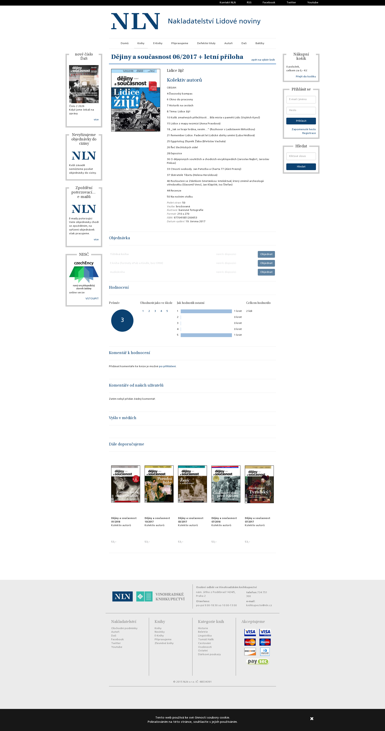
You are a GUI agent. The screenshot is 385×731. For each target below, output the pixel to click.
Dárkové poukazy (209, 654)
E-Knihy (157, 43)
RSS (249, 2)
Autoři (228, 43)
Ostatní (203, 651)
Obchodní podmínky (124, 628)
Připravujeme (179, 43)
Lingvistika (205, 636)
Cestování (204, 643)
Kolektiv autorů (184, 80)
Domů (125, 43)
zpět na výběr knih (263, 60)
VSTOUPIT (92, 299)
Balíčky (260, 43)
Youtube (312, 2)
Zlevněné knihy (164, 643)
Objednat (266, 254)
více (96, 119)
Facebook (269, 2)
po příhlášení (167, 366)
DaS (244, 43)
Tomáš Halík (206, 639)
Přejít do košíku (306, 76)
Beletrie (203, 632)
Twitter (291, 2)
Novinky (160, 632)
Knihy (140, 43)
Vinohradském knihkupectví (238, 587)
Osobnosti (205, 647)
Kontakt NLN (228, 2)
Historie (203, 628)
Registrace (309, 133)
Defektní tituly (206, 43)
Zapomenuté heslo (304, 129)
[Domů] (186, 22)
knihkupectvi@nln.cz (259, 605)
